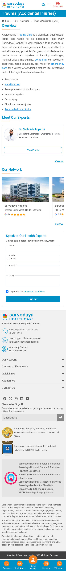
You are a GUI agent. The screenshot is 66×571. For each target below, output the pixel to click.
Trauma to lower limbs (18, 109)
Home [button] (8, 21)
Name (11, 245)
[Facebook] (4, 398)
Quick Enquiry (33, 567)
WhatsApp (59, 568)
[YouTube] (27, 398)
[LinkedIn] (21, 398)
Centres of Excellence (15, 366)
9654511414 (15, 333)
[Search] (43, 5)
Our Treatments (22, 21)
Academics (8, 380)
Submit (33, 299)
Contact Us (8, 387)
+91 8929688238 (17, 350)
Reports (46, 568)
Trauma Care (24, 34)
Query (11, 276)
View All (59, 161)
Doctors (6, 568)
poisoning (41, 59)
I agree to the (27, 291)
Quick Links (8, 373)
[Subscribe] (60, 417)
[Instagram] (16, 398)
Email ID (12, 265)
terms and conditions (34, 291)
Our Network (9, 359)
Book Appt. (20, 568)
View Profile (33, 150)
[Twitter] (10, 398)
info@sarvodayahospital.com (24, 342)
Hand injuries (12, 84)
